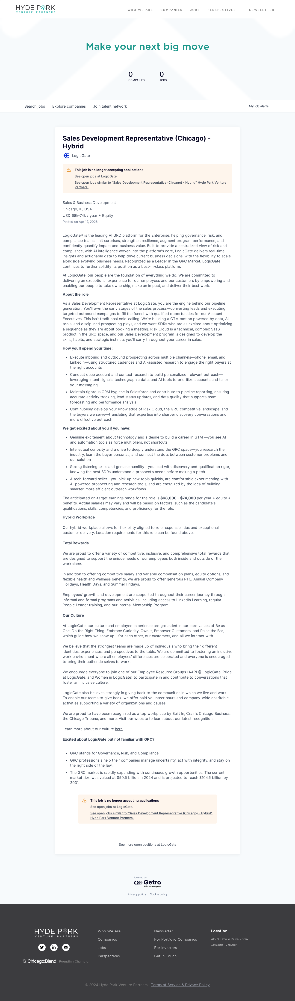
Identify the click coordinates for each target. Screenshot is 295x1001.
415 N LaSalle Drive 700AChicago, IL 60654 (229, 941)
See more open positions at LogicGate (147, 844)
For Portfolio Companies (175, 939)
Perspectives (109, 956)
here (119, 729)
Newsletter (163, 931)
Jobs (102, 948)
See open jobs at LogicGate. (96, 176)
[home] (35, 9)
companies (69, 106)
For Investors (165, 948)
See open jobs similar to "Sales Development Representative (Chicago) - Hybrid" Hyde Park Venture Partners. (150, 184)
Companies (107, 939)
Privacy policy (137, 894)
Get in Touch (165, 956)
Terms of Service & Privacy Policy (180, 985)
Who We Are (109, 931)
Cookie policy (159, 894)
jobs (34, 106)
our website (137, 718)
